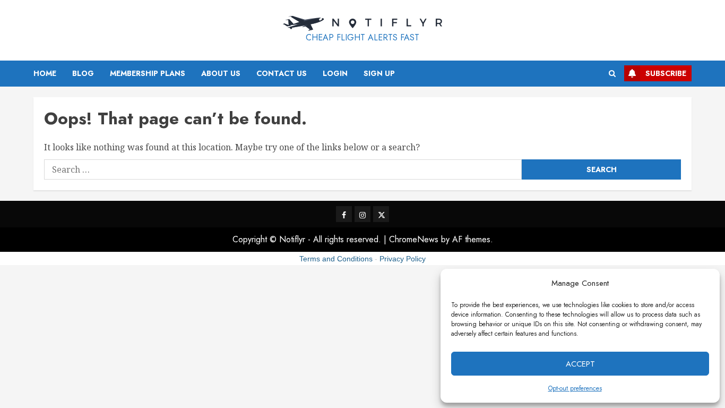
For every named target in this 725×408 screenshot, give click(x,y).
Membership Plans (147, 73)
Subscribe (665, 73)
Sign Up (379, 73)
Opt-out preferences (575, 388)
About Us (220, 73)
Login (335, 73)
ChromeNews (413, 239)
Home (44, 73)
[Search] (612, 73)
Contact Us (281, 73)
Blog (83, 73)
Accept (580, 364)
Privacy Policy (402, 258)
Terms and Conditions (336, 258)
